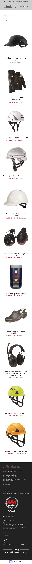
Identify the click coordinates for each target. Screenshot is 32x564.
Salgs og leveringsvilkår (10, 542)
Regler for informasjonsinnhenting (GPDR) (14, 544)
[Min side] (24, 7)
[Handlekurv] (27, 7)
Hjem (4, 15)
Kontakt (6, 537)
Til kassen (6, 541)
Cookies (6, 535)
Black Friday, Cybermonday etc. (11, 493)
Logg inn (6, 539)
